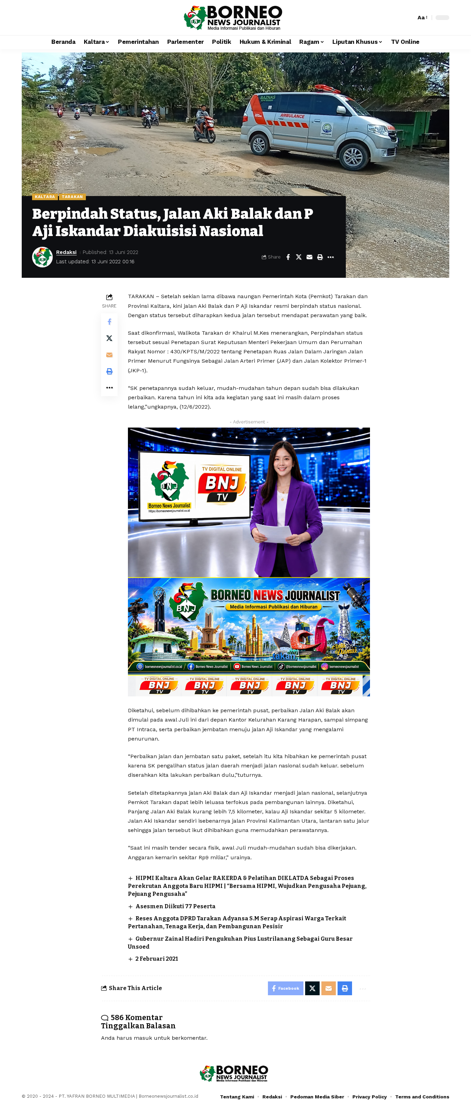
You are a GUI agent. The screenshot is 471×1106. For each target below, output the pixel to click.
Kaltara (45, 196)
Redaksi (66, 252)
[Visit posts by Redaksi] (42, 257)
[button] (408, 17)
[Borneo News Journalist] (235, 17)
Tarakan (72, 196)
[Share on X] (298, 257)
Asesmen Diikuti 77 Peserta (176, 906)
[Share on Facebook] (288, 257)
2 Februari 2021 (157, 959)
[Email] (309, 257)
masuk (143, 1038)
